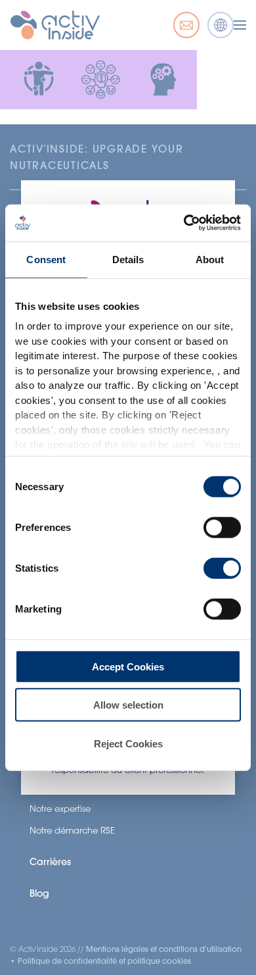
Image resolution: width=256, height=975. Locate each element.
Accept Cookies (128, 666)
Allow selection (128, 705)
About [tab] (210, 258)
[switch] (222, 527)
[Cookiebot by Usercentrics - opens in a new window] (184, 223)
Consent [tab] (46, 258)
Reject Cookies (128, 743)
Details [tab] (128, 258)
